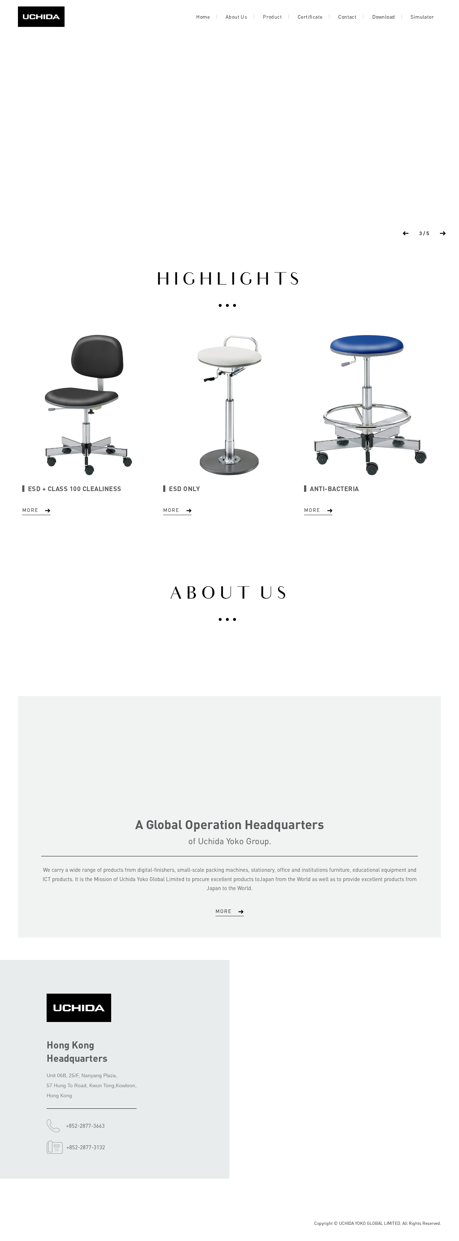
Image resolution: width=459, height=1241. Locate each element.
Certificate (310, 16)
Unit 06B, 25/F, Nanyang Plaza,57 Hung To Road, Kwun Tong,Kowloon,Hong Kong (92, 1085)
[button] (405, 233)
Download (383, 16)
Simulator (422, 16)
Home (203, 16)
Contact (347, 16)
